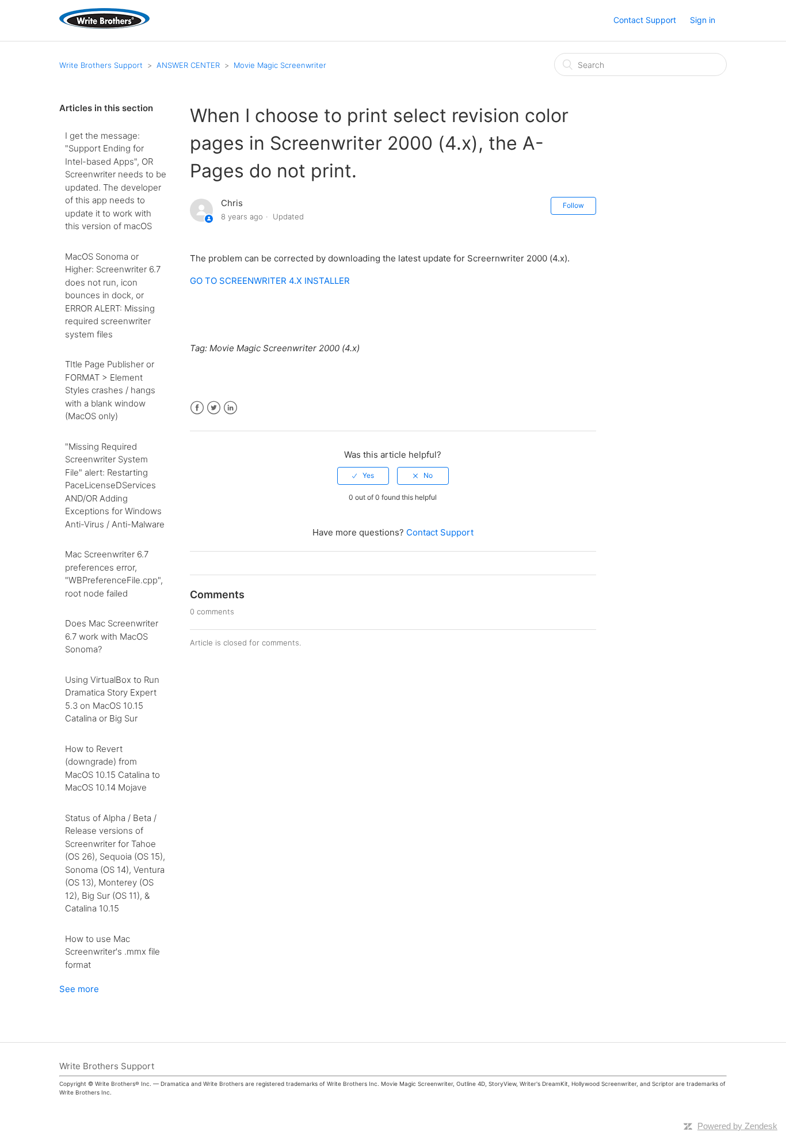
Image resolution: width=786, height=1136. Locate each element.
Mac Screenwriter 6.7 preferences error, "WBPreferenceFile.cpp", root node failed (114, 574)
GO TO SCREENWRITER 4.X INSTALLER (270, 280)
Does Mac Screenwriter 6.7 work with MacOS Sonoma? (111, 636)
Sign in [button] (702, 20)
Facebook (197, 408)
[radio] (363, 475)
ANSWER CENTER (188, 65)
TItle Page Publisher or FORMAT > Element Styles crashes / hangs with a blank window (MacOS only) (110, 390)
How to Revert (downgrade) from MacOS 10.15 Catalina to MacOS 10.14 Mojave (112, 768)
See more (79, 988)
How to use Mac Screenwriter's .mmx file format (112, 951)
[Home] (104, 25)
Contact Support (644, 20)
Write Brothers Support (101, 65)
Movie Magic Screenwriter (280, 65)
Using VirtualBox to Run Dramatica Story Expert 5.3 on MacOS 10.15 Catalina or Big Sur (112, 699)
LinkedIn (230, 408)
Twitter (214, 408)
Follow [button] (573, 205)
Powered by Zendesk (737, 1126)
